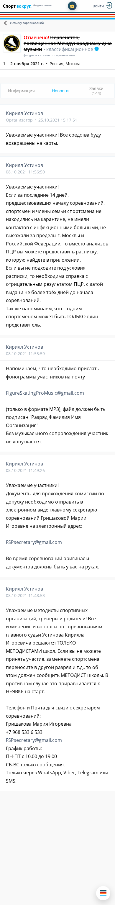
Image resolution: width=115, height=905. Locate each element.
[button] (103, 893)
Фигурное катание (42, 5)
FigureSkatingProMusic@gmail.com (45, 393)
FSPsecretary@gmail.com (34, 542)
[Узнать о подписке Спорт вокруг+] (72, 5)
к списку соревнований (27, 23)
